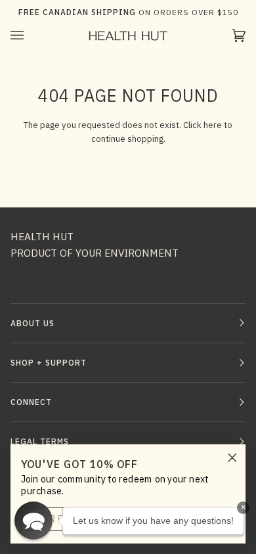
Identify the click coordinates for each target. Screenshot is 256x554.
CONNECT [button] (31, 402)
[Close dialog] (232, 457)
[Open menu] (30, 35)
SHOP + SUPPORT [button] (49, 363)
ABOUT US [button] (32, 323)
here (212, 125)
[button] (33, 520)
